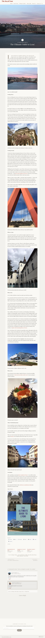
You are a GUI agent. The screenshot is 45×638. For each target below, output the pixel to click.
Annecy (12, 436)
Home (11, 3)
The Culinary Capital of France (13, 560)
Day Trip (29, 554)
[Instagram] (42, 636)
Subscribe (19, 630)
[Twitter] (41, 636)
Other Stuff (29, 3)
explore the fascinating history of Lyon (19, 327)
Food (33, 554)
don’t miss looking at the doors (21, 173)
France (16, 554)
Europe (13, 554)
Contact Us (39, 3)
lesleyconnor (14, 572)
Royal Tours (16, 3)
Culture (26, 554)
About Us (34, 3)
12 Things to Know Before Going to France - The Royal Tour (20, 591)
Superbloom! (34, 560)
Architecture (22, 554)
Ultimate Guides (22, 3)
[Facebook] (39, 636)
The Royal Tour (7, 1)
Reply (9, 579)
